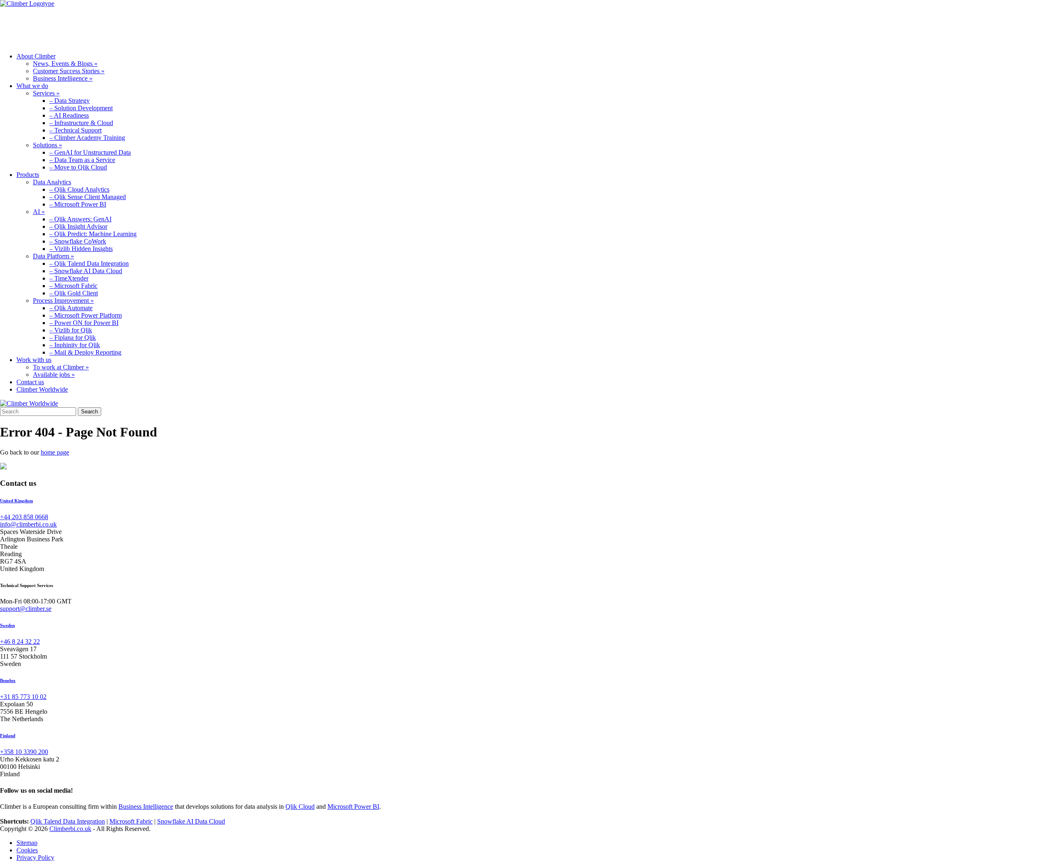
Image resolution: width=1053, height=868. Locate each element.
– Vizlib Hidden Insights (81, 248)
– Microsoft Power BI (77, 204)
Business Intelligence (145, 806)
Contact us (30, 381)
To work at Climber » (61, 367)
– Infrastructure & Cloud (81, 122)
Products (161, 26)
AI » (39, 211)
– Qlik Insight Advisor (78, 226)
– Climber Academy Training (87, 137)
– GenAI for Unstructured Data (90, 152)
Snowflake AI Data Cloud (191, 821)
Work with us (222, 26)
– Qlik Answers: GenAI (80, 219)
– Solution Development (81, 107)
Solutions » (47, 145)
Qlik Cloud (300, 806)
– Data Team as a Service (82, 159)
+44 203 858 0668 (24, 516)
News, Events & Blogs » (65, 63)
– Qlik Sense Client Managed (87, 196)
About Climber (35, 26)
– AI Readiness (69, 115)
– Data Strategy (69, 100)
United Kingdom (16, 500)
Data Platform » (53, 256)
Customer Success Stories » (68, 70)
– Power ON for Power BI (83, 322)
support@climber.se (25, 608)
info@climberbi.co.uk (28, 524)
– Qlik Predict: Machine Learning (93, 233)
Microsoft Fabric (131, 821)
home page (55, 452)
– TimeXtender (68, 278)
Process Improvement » (63, 300)
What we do (102, 26)
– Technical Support (75, 130)
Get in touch (288, 26)
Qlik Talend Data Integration (67, 821)
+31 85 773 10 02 (23, 696)
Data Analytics (52, 182)
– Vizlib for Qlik (70, 330)
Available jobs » (54, 374)
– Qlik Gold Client (73, 293)
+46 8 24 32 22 (20, 641)
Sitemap (26, 842)
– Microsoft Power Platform (85, 315)
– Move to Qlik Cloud (78, 167)
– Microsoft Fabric (73, 285)
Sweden (7, 625)
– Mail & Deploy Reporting (85, 352)
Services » (46, 93)
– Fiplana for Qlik (72, 337)
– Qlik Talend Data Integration (89, 263)
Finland (7, 735)
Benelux (8, 680)
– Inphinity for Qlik (74, 344)
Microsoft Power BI (353, 806)
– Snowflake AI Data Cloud (85, 270)
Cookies (27, 850)
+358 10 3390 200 (24, 751)
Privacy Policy (35, 857)
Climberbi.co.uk (70, 828)
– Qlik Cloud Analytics (79, 189)
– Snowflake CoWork (77, 241)
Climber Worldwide (42, 389)
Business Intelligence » (63, 78)
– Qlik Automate (71, 307)
